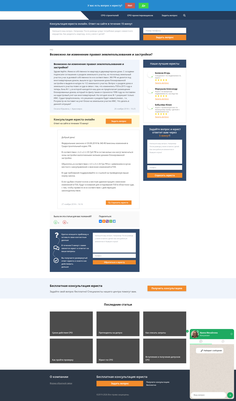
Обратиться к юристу (114, 262)
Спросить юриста (119, 202)
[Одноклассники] (103, 221)
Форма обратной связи (61, 383)
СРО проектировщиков (140, 15)
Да (143, 5)
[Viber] (107, 221)
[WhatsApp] (110, 221)
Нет (130, 5)
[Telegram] (114, 221)
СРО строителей (110, 15)
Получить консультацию (166, 288)
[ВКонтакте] (100, 221)
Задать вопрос (169, 15)
